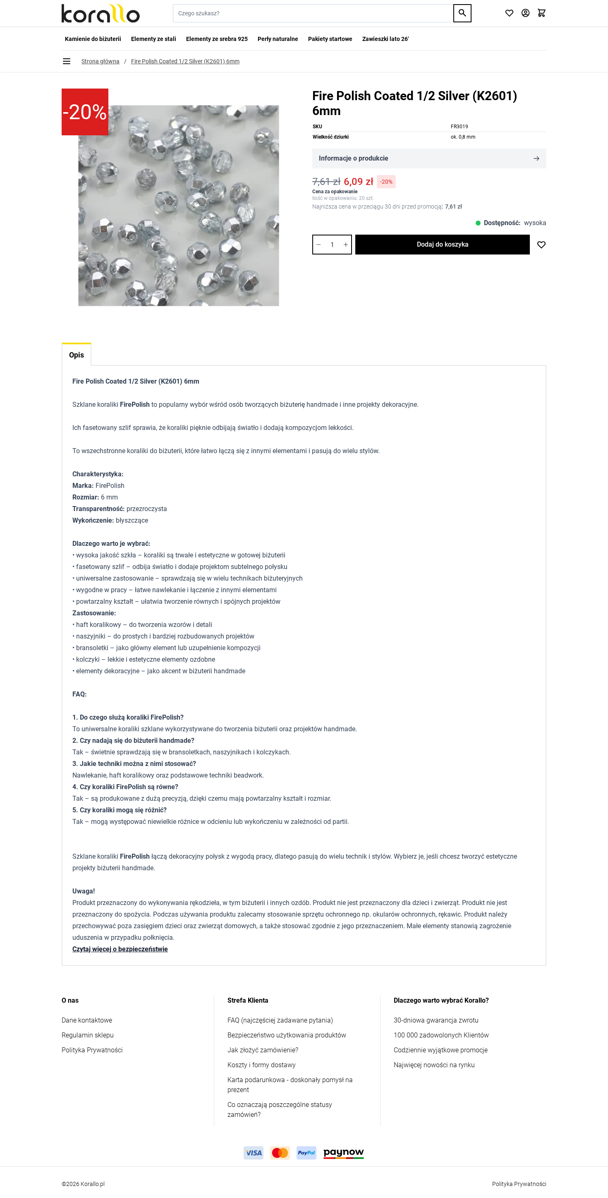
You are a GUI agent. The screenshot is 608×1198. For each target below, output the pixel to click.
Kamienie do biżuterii (93, 39)
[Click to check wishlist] (509, 13)
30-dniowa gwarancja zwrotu (436, 1020)
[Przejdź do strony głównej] (101, 13)
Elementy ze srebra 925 (217, 39)
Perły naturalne (278, 39)
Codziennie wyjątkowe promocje (441, 1050)
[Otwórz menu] (67, 61)
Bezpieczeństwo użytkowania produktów (286, 1035)
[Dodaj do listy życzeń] (541, 244)
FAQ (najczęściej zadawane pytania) (280, 1020)
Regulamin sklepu (88, 1035)
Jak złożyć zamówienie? (262, 1050)
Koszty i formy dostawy (261, 1065)
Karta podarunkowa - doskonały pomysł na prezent (290, 1085)
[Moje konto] (525, 13)
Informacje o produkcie (353, 158)
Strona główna (100, 61)
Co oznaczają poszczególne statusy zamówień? (279, 1110)
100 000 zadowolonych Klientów (441, 1035)
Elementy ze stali (153, 39)
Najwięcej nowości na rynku (434, 1065)
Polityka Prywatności (92, 1050)
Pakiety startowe (330, 39)
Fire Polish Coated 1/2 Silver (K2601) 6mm (185, 61)
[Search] (462, 13)
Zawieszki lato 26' (385, 39)
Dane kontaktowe (87, 1020)
